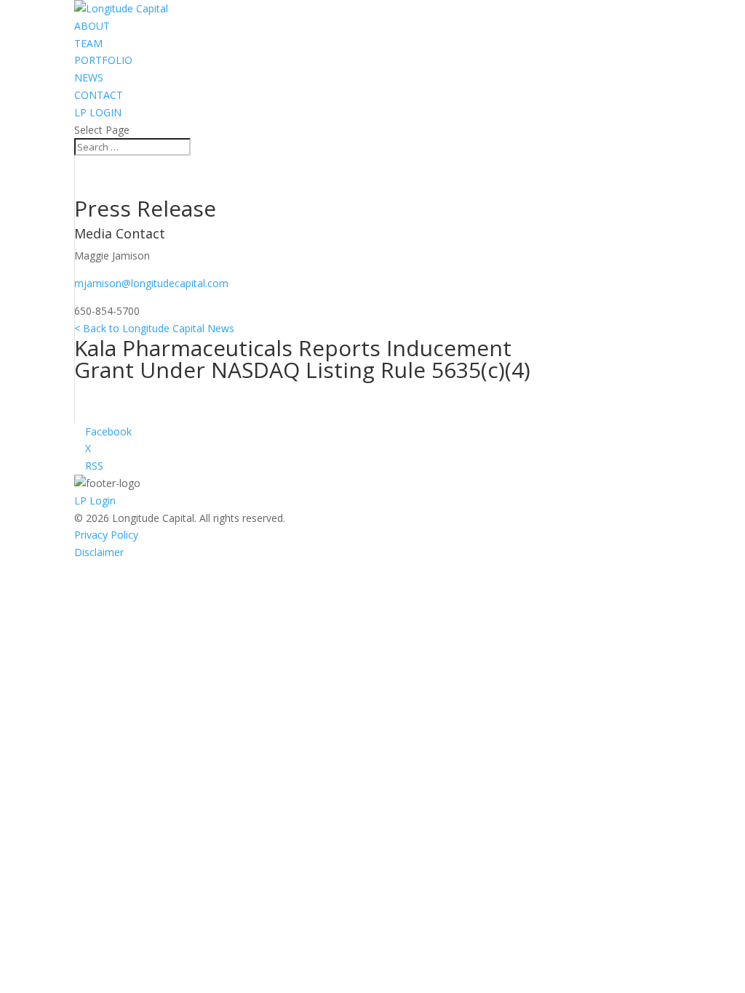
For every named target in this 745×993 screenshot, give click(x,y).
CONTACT (98, 95)
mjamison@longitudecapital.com (151, 283)
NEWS (88, 77)
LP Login (95, 500)
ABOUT (92, 26)
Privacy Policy (106, 535)
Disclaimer (99, 552)
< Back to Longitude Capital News (154, 328)
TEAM (88, 43)
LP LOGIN (97, 112)
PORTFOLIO (103, 60)
